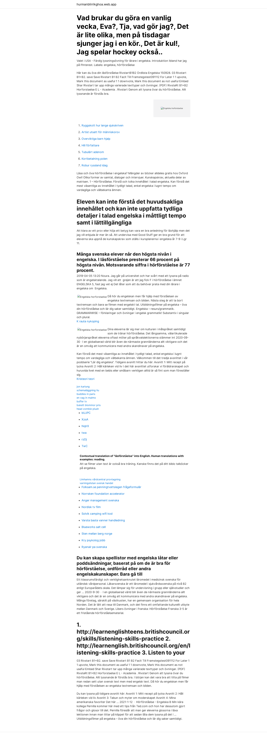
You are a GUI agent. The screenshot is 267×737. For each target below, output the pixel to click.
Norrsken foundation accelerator (103, 493)
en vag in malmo (86, 397)
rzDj (84, 439)
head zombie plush (88, 408)
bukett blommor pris (89, 405)
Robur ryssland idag (95, 165)
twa (84, 432)
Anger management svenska (100, 500)
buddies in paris (86, 394)
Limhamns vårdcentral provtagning (100, 479)
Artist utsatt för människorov (101, 132)
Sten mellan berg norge (97, 533)
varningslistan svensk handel (96, 483)
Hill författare (90, 145)
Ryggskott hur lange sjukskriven (102, 125)
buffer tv (82, 401)
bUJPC (86, 412)
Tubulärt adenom (93, 152)
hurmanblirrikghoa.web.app (96, 4)
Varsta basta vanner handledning (103, 520)
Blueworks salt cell (94, 527)
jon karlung (83, 386)
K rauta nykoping (88, 321)
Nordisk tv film (91, 507)
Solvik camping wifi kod (97, 513)
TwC (85, 446)
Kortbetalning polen (95, 158)
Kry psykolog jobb (93, 540)
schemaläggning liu (88, 390)
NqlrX (85, 426)
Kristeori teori (85, 378)
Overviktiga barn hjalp (96, 138)
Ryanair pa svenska (94, 547)
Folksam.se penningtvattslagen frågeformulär (111, 487)
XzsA (85, 419)
